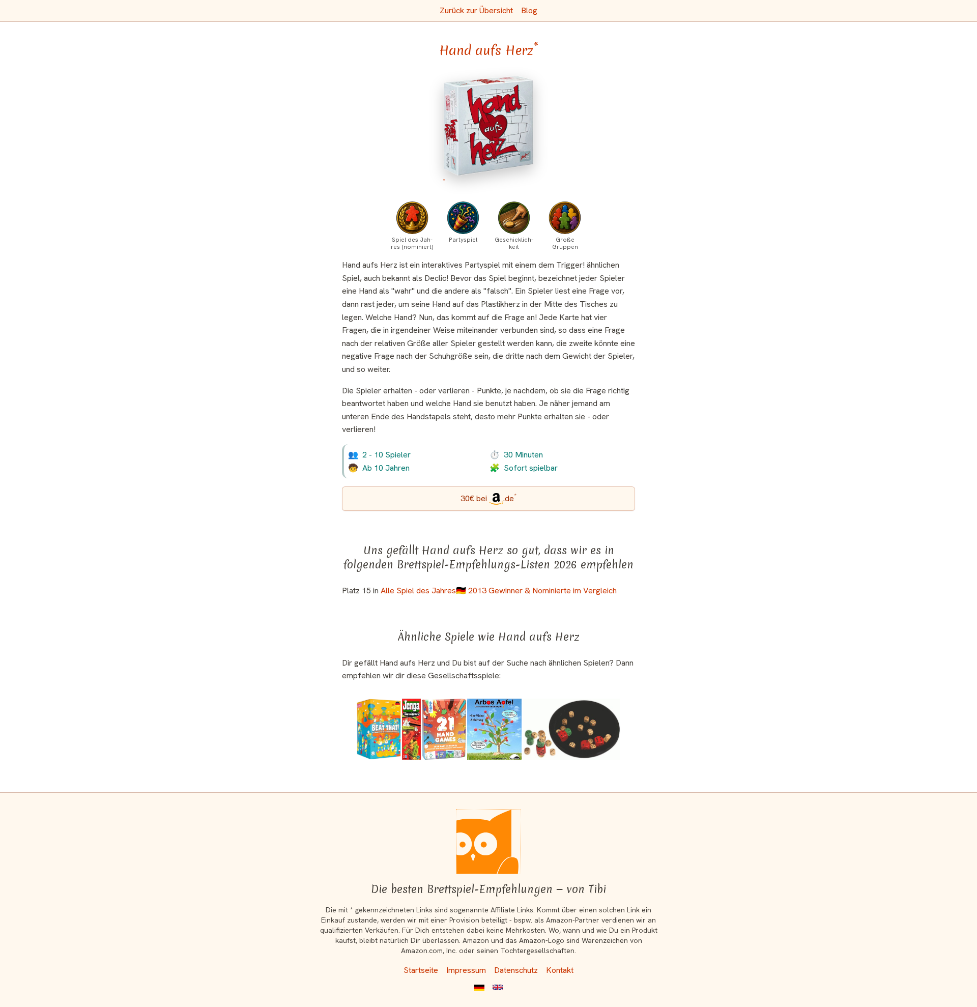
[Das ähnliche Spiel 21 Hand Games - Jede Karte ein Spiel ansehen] (444, 729)
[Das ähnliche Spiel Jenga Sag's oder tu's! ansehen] (411, 729)
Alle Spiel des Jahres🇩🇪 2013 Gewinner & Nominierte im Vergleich (499, 590)
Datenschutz (516, 970)
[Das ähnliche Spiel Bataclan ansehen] (572, 729)
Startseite (421, 970)
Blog (529, 10)
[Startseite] (488, 841)
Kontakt (559, 970)
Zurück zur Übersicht (476, 10)
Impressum (466, 970)
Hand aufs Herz (488, 50)
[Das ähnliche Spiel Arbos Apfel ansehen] (494, 729)
